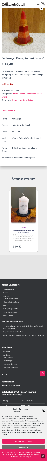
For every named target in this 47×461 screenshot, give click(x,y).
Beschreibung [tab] (9, 111)
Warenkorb (6, 352)
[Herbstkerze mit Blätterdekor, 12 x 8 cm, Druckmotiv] (23, 204)
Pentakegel (31, 94)
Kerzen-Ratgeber (8, 289)
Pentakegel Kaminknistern (23, 100)
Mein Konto (6, 355)
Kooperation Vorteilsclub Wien (13, 332)
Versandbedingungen (10, 312)
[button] (44, 410)
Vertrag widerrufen (10, 364)
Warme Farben (18, 94)
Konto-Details (8, 357)
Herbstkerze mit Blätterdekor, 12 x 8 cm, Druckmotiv (23, 231)
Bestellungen (8, 361)
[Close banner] (43, 456)
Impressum (6, 296)
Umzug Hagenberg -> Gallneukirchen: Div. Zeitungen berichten (23, 335)
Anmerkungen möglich (21, 226)
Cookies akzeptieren (23, 441)
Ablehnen (23, 447)
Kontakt (5, 293)
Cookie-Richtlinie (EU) (11, 298)
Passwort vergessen (11, 367)
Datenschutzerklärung (11, 302)
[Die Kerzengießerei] (15, 4)
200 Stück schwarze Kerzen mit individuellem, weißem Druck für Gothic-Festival (23, 327)
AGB (4, 305)
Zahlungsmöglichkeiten (10, 309)
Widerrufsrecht (8, 315)
